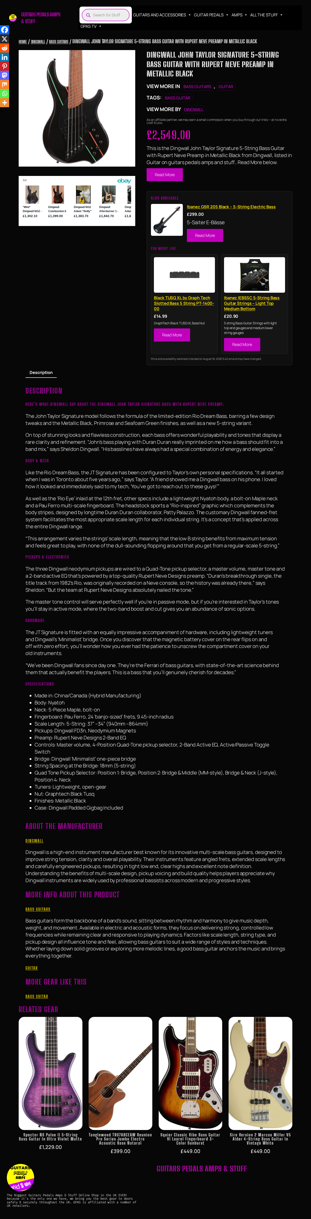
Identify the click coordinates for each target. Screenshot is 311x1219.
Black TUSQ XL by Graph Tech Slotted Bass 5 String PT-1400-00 (184, 303)
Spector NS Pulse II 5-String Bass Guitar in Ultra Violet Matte (50, 1137)
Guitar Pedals (209, 15)
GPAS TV (89, 26)
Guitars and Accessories (159, 15)
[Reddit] (4, 48)
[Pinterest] (4, 66)
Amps (237, 15)
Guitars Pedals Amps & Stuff (202, 1168)
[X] (4, 38)
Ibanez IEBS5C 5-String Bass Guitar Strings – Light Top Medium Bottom (252, 303)
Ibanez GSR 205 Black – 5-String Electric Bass (231, 206)
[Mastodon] (4, 75)
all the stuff (264, 15)
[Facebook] (4, 29)
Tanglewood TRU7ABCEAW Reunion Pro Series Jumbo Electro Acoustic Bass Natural (120, 1139)
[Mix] (4, 84)
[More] (4, 102)
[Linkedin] (4, 57)
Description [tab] (41, 372)
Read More (165, 174)
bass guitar (177, 98)
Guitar (226, 86)
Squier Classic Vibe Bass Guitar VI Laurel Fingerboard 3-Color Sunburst (190, 1139)
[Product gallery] (77, 108)
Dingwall (38, 41)
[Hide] (2, 111)
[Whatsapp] (4, 93)
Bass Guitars (58, 41)
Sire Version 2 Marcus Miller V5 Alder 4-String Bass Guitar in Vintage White (260, 1139)
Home (23, 41)
